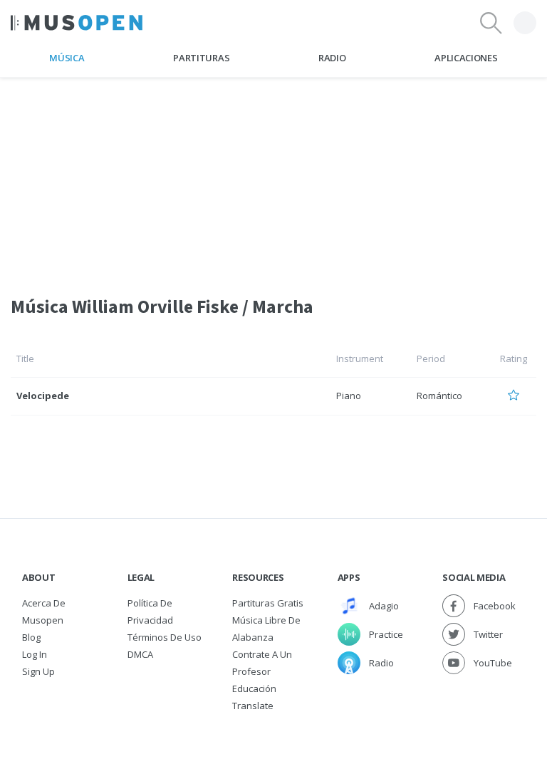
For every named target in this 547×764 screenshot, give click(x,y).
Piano (348, 395)
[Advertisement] (273, 177)
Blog (31, 637)
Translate (253, 705)
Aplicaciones (465, 57)
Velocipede (42, 395)
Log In (34, 654)
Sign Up (38, 671)
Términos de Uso (164, 637)
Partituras (201, 57)
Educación (254, 688)
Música (66, 57)
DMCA (140, 654)
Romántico (439, 395)
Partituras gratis (267, 603)
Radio (331, 57)
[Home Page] (76, 23)
